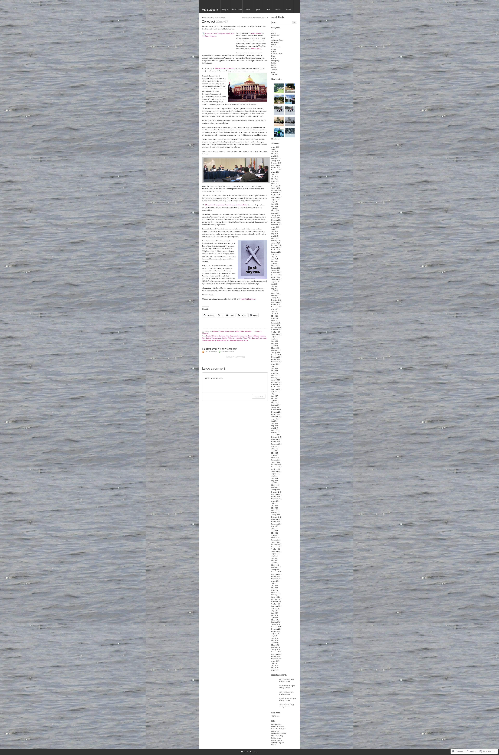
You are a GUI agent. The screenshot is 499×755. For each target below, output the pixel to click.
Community (275, 42)
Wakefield (288, 10)
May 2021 (274, 289)
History (273, 49)
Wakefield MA (234, 340)
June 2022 (274, 259)
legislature (256, 336)
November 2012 (276, 519)
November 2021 (276, 275)
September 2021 (276, 279)
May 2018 (274, 371)
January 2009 (275, 624)
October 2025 (275, 167)
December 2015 (276, 437)
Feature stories (275, 47)
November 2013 (276, 494)
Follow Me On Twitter (278, 729)
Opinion (257, 10)
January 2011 (275, 570)
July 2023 (274, 229)
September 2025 (276, 170)
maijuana (262, 336)
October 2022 (275, 250)
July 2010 (274, 583)
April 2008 (274, 643)
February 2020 (275, 323)
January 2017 (275, 407)
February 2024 (275, 213)
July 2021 (274, 284)
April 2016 (274, 428)
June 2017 (274, 396)
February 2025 (275, 186)
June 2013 (274, 506)
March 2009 (275, 620)
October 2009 (275, 604)
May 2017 (274, 398)
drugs (231, 336)
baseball (273, 33)
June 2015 (274, 451)
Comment (259, 396)
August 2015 (275, 446)
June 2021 (274, 286)
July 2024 (274, 202)
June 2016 (274, 423)
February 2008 (275, 647)
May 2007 (274, 668)
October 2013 (275, 496)
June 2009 (274, 613)
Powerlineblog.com (277, 740)
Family (273, 45)
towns (214, 340)
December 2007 (276, 652)
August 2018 (275, 364)
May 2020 (274, 316)
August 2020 (275, 309)
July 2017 (274, 394)
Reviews (277, 10)
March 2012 (275, 538)
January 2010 (275, 597)
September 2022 (276, 252)
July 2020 (274, 311)
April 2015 (274, 455)
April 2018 (274, 373)
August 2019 (275, 337)
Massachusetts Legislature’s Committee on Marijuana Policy (226, 205)
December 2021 (276, 273)
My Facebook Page (277, 736)
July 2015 (274, 448)
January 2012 (275, 542)
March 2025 (275, 183)
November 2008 (276, 629)
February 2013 (275, 512)
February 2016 (275, 432)
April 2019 (274, 346)
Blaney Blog (225, 10)
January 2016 (275, 435)
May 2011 (274, 560)
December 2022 (276, 245)
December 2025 (276, 163)
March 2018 (275, 375)
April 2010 (274, 590)
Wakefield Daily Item (248, 299)
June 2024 (274, 204)
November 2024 (276, 193)
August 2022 (275, 254)
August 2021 (275, 282)
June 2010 (274, 586)
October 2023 (275, 222)
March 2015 (275, 458)
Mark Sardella (210, 9)
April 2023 (274, 236)
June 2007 (274, 666)
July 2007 (274, 663)
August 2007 (275, 661)
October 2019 (275, 332)
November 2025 (276, 165)
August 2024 (275, 200)
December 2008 (276, 627)
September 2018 (276, 362)
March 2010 (275, 592)
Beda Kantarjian (276, 724)
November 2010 (276, 574)
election (236, 336)
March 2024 (275, 211)
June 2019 (274, 341)
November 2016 (276, 412)
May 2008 (274, 640)
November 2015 (276, 439)
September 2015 (276, 444)
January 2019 (275, 352)
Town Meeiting (206, 340)
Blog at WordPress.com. (249, 752)
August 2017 (275, 391)
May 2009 (274, 615)
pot (234, 338)
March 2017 (275, 403)
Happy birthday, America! (286, 680)
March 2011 (275, 565)
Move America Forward (278, 733)
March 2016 (275, 430)
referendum (263, 338)
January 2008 (275, 649)
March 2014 (275, 485)
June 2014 (274, 478)
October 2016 (275, 414)
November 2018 (276, 357)
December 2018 (276, 355)
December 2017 (276, 382)
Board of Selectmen (212, 336)
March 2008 (275, 645)
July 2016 (274, 421)
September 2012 (276, 524)
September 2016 (276, 416)
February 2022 (275, 268)
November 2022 (276, 247)
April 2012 (274, 535)
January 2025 (275, 188)
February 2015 (275, 460)
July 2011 (274, 556)
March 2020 (275, 321)
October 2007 (275, 656)
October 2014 (275, 469)
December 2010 (276, 572)
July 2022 (274, 257)
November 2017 (276, 385)
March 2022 (275, 266)
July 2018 (274, 366)
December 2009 (276, 599)
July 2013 (274, 503)
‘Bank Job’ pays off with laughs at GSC (254, 17)
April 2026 (274, 156)
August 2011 (275, 554)
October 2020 (275, 305)
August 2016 (275, 419)
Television (274, 70)
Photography (275, 61)
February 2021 (275, 295)
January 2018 (275, 380)
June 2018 (274, 368)
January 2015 (275, 462)
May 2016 (274, 426)
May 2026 (274, 154)
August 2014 (275, 474)
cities (227, 336)
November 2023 (276, 220)
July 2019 (274, 339)
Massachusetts (216, 338)
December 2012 (276, 517)
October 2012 (275, 522)
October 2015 (275, 442)
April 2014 (274, 483)
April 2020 (274, 318)
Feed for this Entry (211, 351)
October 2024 (275, 195)
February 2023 (275, 241)
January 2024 (275, 215)
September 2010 (276, 579)
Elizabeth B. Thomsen (278, 726)
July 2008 (274, 636)
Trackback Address (228, 351)
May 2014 (274, 481)
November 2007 (276, 654)
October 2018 (275, 359)
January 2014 (275, 490)
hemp (241, 336)
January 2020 (275, 325)
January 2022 (275, 270)
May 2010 (274, 588)
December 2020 (276, 300)
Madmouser (275, 731)
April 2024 (274, 209)
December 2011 (276, 544)
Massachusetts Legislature (224, 68)
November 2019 (276, 330)
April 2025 (274, 181)
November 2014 (276, 467)
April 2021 (274, 291)
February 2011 (275, 567)
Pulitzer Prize (255, 48)
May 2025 (274, 179)
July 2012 (274, 528)
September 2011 (276, 551)
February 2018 (275, 378)
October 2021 (275, 277)
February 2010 (275, 595)
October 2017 (275, 387)
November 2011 (276, 547)
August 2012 (275, 526)
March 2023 (275, 238)
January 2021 (275, 298)
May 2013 (274, 508)
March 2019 (275, 348)
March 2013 (275, 510)
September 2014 (276, 471)
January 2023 (275, 243)
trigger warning (256, 33)
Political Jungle (276, 738)
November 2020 (276, 302)
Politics (268, 10)
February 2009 (275, 622)
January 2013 (275, 515)
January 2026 (275, 161)
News (232, 331)
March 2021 (275, 293)
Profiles (273, 65)
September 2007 (276, 659)
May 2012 (274, 533)
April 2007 (274, 670)
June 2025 (274, 177)
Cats (272, 38)
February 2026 (275, 158)
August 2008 (275, 633)
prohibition (239, 338)
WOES (273, 745)
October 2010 (275, 576)
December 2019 (276, 327)
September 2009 (276, 606)
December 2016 (276, 410)
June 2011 (274, 558)
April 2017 (274, 401)
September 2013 (276, 499)
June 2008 (274, 638)
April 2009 (274, 618)
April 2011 (274, 563)
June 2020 (274, 314)
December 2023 (276, 218)
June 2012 (274, 531)
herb (245, 336)
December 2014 (276, 464)
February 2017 (275, 405)
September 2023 (276, 225)
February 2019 (275, 350)
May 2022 (274, 261)
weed (241, 340)
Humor (248, 10)
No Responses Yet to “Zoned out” (219, 348)
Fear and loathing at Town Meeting (214, 17)
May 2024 (274, 206)
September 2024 (276, 197)
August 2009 (275, 608)
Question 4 (255, 338)
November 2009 (276, 602)
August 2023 (275, 227)
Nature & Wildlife (276, 54)
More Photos (275, 139)
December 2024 (276, 190)
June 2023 (274, 231)
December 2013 (276, 492)
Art (272, 31)
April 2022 (274, 263)
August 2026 (275, 147)
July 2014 (274, 476)
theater (273, 72)
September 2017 (276, 389)
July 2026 (274, 149)
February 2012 (275, 540)
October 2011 (275, 549)
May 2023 (274, 234)
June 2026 (274, 151)
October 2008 (275, 631)
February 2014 (275, 487)
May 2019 (274, 343)
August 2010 (275, 581)
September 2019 (276, 334)
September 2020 (276, 307)
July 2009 (274, 611)
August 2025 (275, 172)
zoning (246, 340)
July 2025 (274, 174)
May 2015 (274, 453)
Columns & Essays (236, 10)
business (222, 336)
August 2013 (275, 501)
